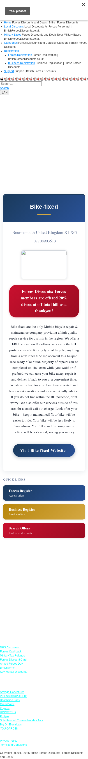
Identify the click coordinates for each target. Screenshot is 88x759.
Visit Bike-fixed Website (42, 450)
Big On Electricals (11, 724)
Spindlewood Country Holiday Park (21, 720)
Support (9, 71)
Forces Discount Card (13, 659)
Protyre (4, 716)
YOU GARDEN (9, 728)
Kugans (4, 708)
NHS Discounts (9, 647)
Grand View (7, 704)
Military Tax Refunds (12, 655)
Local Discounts (14, 26)
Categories (11, 42)
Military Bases (12, 34)
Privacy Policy (8, 740)
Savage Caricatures (12, 692)
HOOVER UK (8, 712)
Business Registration (21, 63)
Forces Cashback (10, 651)
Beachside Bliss (10, 700)
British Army (7, 667)
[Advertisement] (44, 139)
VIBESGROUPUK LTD (13, 696)
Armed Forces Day (11, 663)
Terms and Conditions (13, 744)
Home (8, 22)
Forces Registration (20, 55)
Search (4, 88)
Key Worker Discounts (13, 671)
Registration (11, 50)
